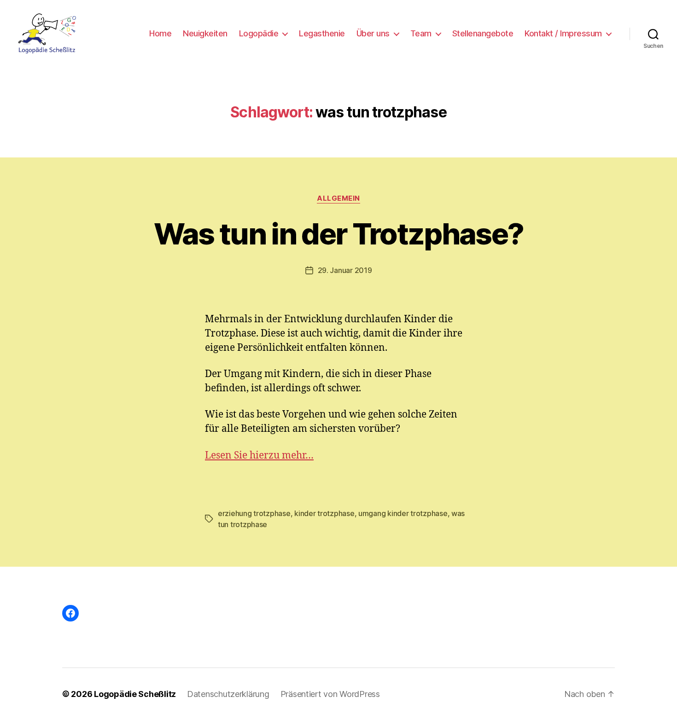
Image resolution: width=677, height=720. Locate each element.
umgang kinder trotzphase (403, 513)
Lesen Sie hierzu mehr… (259, 455)
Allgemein (338, 198)
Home (160, 33)
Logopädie (259, 33)
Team (421, 33)
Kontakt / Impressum (563, 33)
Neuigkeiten (205, 33)
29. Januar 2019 (345, 270)
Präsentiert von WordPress (330, 694)
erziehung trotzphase (254, 513)
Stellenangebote (483, 33)
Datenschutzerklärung (228, 694)
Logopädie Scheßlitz (135, 694)
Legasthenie (322, 33)
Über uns (373, 33)
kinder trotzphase (324, 513)
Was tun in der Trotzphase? (339, 233)
